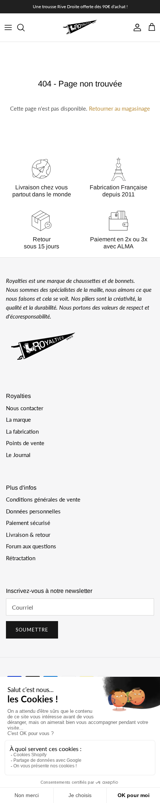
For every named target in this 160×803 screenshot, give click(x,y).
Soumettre (32, 630)
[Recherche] (24, 27)
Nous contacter (24, 408)
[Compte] (135, 27)
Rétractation (20, 558)
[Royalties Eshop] (80, 27)
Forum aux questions (31, 546)
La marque (18, 419)
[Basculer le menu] (8, 27)
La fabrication (22, 431)
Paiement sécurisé (28, 522)
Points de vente (25, 443)
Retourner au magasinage (119, 108)
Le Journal (18, 454)
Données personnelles (33, 511)
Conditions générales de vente (43, 499)
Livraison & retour (28, 534)
